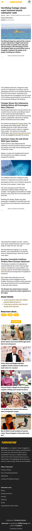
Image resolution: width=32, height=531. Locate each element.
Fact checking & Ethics (9, 473)
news (16, 315)
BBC (2, 277)
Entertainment (6, 493)
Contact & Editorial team (10, 479)
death (4, 315)
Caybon (19, 525)
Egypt (10, 315)
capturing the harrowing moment (20, 133)
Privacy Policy (6, 470)
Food (3, 503)
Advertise (4, 476)
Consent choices (16, 529)
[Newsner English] (16, 2)
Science (4, 500)
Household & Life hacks (9, 506)
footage (20, 123)
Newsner (3, 15)
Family (3, 497)
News (7, 15)
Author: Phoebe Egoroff (7, 17)
